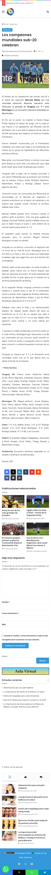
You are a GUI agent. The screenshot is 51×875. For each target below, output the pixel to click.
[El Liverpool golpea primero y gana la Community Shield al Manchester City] (13, 529)
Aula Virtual (25, 671)
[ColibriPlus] (10, 12)
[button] (6, 869)
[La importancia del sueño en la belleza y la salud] (9, 801)
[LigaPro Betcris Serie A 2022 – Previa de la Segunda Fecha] (38, 501)
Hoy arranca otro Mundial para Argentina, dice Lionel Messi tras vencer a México (37, 543)
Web (4, 624)
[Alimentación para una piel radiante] (9, 789)
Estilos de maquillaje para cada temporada (21, 696)
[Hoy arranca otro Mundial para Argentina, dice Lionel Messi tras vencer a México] (38, 529)
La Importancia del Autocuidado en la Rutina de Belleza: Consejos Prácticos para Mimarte (32, 836)
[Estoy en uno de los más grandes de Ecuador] (13, 501)
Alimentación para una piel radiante (18, 688)
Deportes (13, 24)
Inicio (6, 24)
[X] (13, 472)
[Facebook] (7, 472)
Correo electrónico (10, 613)
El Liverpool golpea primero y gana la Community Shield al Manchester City (12, 542)
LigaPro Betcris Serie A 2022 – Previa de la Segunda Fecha (36, 513)
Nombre (6, 602)
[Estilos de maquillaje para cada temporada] (9, 812)
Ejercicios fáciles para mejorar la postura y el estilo (27, 3)
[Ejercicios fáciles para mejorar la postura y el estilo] (9, 824)
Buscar (4, 656)
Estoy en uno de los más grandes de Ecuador (11, 513)
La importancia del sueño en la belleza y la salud (24, 692)
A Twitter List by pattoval (12, 767)
